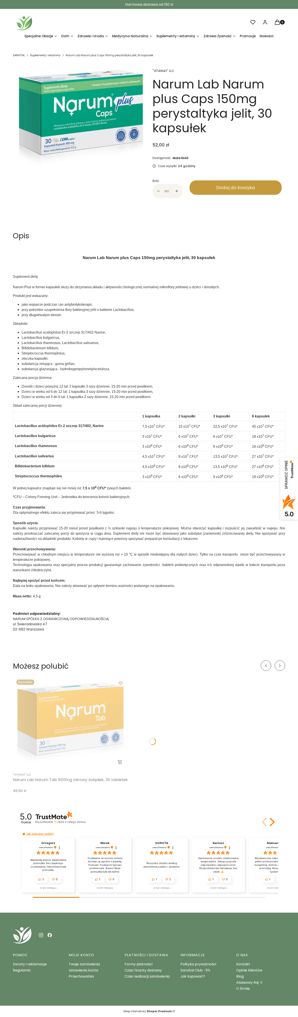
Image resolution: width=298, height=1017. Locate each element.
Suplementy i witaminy (45, 55)
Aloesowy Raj (247, 982)
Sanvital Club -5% (195, 970)
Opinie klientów (249, 970)
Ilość (155, 181)
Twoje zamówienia (84, 964)
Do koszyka (120, 762)
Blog (240, 976)
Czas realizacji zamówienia (147, 976)
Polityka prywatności (198, 964)
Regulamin (22, 970)
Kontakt (243, 964)
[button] (271, 822)
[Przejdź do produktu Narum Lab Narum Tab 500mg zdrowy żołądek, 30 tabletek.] (70, 723)
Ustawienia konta (83, 970)
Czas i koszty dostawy (143, 970)
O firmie (243, 988)
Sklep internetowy (147, 1011)
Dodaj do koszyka (235, 188)
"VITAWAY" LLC (163, 71)
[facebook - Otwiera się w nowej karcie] (49, 935)
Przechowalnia (81, 976)
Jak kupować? (192, 976)
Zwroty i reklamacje (30, 964)
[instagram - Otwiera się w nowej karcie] (41, 935)
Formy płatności (138, 964)
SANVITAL (19, 55)
